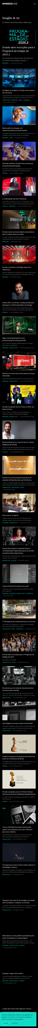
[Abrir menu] (33, 4)
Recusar (15, 1023)
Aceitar (5, 1023)
